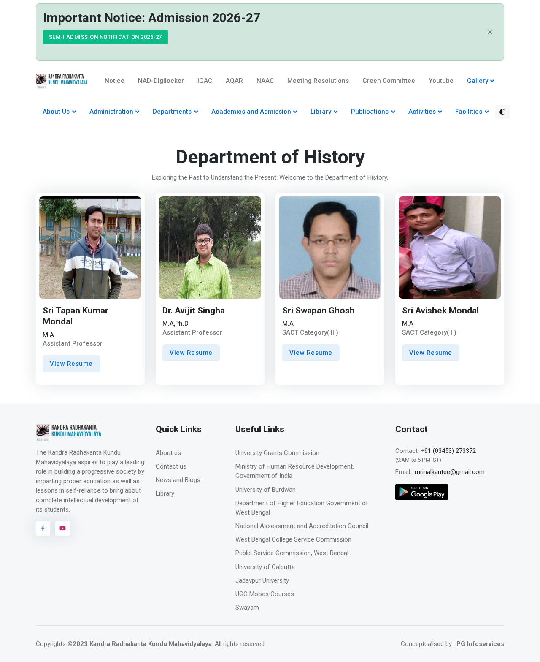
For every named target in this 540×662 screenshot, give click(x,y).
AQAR (234, 80)
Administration (111, 111)
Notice (114, 80)
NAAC (265, 80)
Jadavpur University (262, 580)
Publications (370, 111)
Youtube (441, 80)
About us (168, 453)
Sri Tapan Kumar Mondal (75, 316)
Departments (172, 111)
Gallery (477, 80)
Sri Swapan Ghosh (318, 310)
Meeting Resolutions (318, 80)
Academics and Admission (251, 111)
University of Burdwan (265, 489)
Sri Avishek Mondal (440, 310)
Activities (422, 111)
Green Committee (388, 80)
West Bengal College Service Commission (293, 539)
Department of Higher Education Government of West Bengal (301, 508)
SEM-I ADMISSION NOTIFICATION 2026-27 (105, 37)
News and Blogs (178, 480)
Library (320, 111)
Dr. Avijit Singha (193, 310)
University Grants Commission (277, 453)
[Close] (490, 32)
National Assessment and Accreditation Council (301, 526)
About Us (56, 111)
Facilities (468, 111)
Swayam (247, 607)
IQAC (204, 80)
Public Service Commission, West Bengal (291, 553)
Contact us (171, 466)
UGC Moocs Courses (264, 594)
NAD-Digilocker (161, 80)
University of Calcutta (265, 567)
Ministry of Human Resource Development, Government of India (294, 471)
